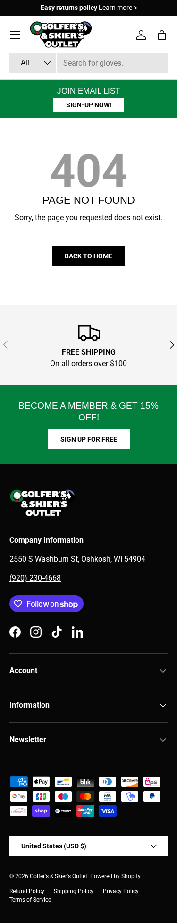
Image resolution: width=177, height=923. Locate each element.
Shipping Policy (73, 891)
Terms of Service (30, 900)
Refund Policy (26, 891)
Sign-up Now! (88, 105)
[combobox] (88, 63)
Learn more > (118, 8)
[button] (162, 35)
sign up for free (88, 439)
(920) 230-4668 (35, 577)
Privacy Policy (121, 891)
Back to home (88, 256)
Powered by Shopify (115, 876)
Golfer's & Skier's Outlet (58, 876)
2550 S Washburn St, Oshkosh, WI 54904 (77, 559)
